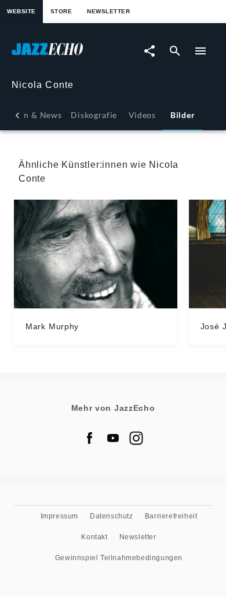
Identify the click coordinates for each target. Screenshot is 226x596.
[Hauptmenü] (200, 50)
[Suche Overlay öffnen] (175, 50)
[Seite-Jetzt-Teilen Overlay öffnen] (149, 50)
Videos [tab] (142, 115)
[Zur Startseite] (62, 55)
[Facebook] (89, 438)
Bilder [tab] (182, 115)
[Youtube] (113, 438)
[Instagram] (136, 438)
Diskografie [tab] (94, 115)
